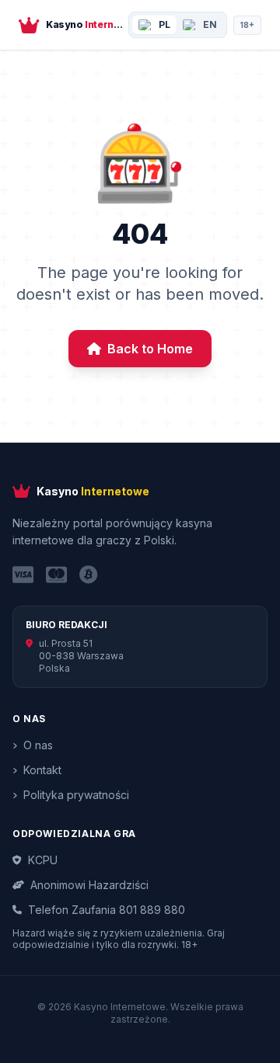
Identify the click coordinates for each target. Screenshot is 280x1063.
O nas (38, 745)
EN (210, 24)
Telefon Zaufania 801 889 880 (106, 909)
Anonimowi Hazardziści (89, 884)
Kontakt (42, 769)
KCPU (43, 860)
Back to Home (150, 348)
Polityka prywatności (76, 794)
